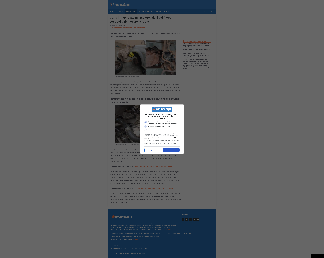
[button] (162, 130)
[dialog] (162, 129)
